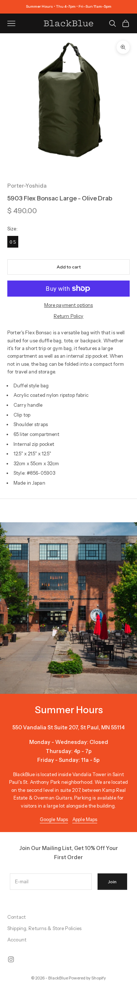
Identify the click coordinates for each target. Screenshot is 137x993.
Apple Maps (84, 819)
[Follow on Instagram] (11, 959)
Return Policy (69, 316)
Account (16, 940)
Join (112, 881)
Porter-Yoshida (27, 186)
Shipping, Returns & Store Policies (44, 928)
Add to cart (69, 267)
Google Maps (54, 819)
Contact (16, 917)
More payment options (68, 305)
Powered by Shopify (87, 978)
